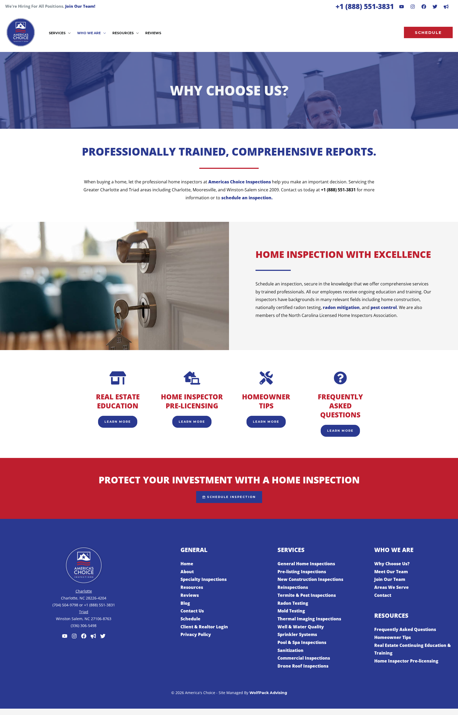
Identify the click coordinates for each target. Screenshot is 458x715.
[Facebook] (423, 6)
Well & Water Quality (301, 627)
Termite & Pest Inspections (307, 595)
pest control (384, 307)
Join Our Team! (80, 6)
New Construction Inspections (310, 579)
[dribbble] (446, 6)
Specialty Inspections (203, 579)
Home (186, 564)
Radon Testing (293, 603)
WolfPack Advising (268, 692)
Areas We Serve (391, 587)
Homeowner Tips (392, 637)
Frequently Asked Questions (405, 629)
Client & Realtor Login (204, 627)
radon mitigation (341, 307)
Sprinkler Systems (297, 634)
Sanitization (290, 650)
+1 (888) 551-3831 (365, 6)
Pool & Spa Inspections (302, 642)
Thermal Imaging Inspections (309, 619)
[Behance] (435, 6)
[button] (68, 33)
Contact (382, 595)
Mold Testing (291, 611)
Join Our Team (389, 579)
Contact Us (192, 611)
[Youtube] (401, 6)
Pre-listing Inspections (302, 572)
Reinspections (293, 587)
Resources (191, 587)
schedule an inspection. (247, 198)
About (187, 572)
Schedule (190, 619)
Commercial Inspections (304, 658)
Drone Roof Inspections (303, 666)
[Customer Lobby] (93, 636)
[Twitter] (102, 636)
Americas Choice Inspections (239, 182)
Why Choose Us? (391, 564)
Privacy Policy (195, 634)
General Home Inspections (306, 564)
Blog (185, 603)
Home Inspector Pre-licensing (406, 661)
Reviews (189, 595)
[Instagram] (412, 6)
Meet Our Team (391, 572)
